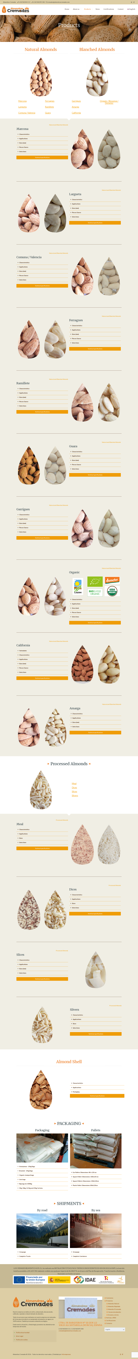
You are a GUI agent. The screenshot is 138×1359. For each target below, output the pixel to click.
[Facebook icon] (134, 2)
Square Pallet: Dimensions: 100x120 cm (85, 1177)
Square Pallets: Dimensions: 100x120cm (86, 1181)
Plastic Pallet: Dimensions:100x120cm (85, 1185)
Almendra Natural (113, 1303)
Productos (109, 1301)
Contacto (109, 1323)
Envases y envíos (113, 1315)
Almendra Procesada (114, 1309)
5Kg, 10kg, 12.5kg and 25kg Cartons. (31, 1188)
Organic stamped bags (26, 1175)
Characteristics (24, 134)
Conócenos (109, 1298)
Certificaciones (111, 1320)
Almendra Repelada (114, 1306)
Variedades (23, 650)
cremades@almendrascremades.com (58, 2)
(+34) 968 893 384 (39, 2)
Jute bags (22, 1179)
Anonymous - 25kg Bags (27, 1166)
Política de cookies (22, 1339)
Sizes (21, 838)
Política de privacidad (22, 1332)
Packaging (76, 1092)
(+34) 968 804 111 (24, 2)
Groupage (22, 1252)
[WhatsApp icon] (131, 2)
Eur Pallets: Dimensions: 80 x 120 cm (84, 1172)
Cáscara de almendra (114, 1312)
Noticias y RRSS (111, 1318)
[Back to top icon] (129, 1355)
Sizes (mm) (22, 143)
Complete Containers (80, 1256)
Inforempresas (66, 1354)
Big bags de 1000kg (25, 1184)
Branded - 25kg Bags (26, 1171)
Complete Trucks (25, 1256)
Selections (22, 151)
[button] (42, 134)
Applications (23, 138)
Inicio (64, 29)
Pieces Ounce (23, 147)
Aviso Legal (19, 1336)
